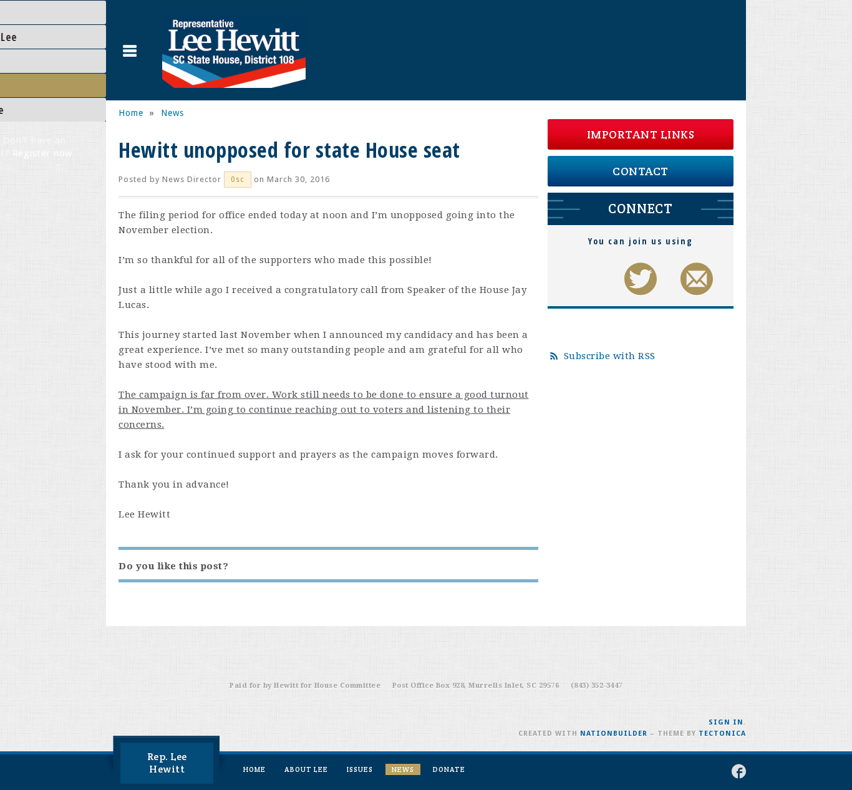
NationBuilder (613, 734)
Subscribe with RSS (610, 356)
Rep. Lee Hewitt (167, 763)
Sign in (726, 722)
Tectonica (722, 734)
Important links (641, 134)
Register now (42, 153)
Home (131, 113)
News (172, 113)
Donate (449, 769)
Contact (640, 171)
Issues (360, 769)
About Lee (306, 769)
